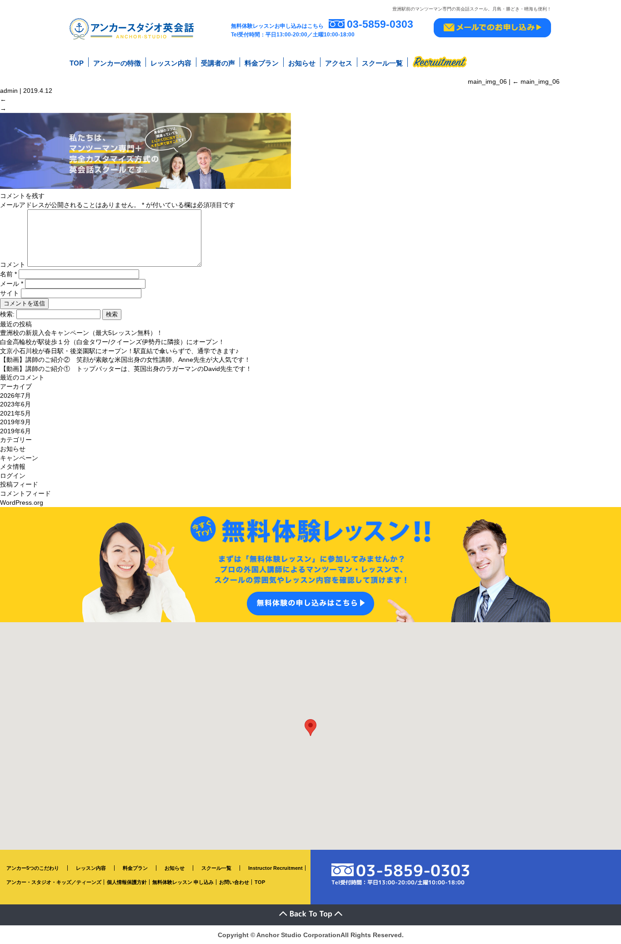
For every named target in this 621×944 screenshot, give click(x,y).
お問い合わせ (234, 882)
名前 (8, 274)
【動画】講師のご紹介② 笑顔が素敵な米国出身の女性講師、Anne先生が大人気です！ (125, 359)
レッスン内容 (170, 63)
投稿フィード (19, 484)
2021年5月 (15, 413)
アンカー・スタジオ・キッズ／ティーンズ (53, 882)
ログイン (12, 475)
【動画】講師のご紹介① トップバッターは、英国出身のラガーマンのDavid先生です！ (126, 368)
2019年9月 (15, 422)
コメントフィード (25, 493)
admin (9, 90)
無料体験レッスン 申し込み (183, 882)
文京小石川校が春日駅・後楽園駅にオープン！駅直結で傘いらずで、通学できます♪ (119, 351)
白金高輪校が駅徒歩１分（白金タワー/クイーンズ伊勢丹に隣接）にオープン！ (112, 341)
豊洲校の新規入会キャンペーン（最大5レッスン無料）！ (81, 332)
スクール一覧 (382, 63)
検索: (7, 314)
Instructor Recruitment (275, 868)
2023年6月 (15, 404)
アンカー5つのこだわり (32, 868)
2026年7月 (15, 395)
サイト (9, 293)
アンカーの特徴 (117, 63)
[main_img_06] (145, 186)
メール (11, 283)
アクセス (338, 63)
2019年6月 (15, 431)
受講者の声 (218, 63)
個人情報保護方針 (127, 882)
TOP (77, 63)
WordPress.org (21, 502)
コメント (12, 264)
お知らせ (302, 63)
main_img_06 (536, 81)
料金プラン (262, 63)
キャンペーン (19, 458)
